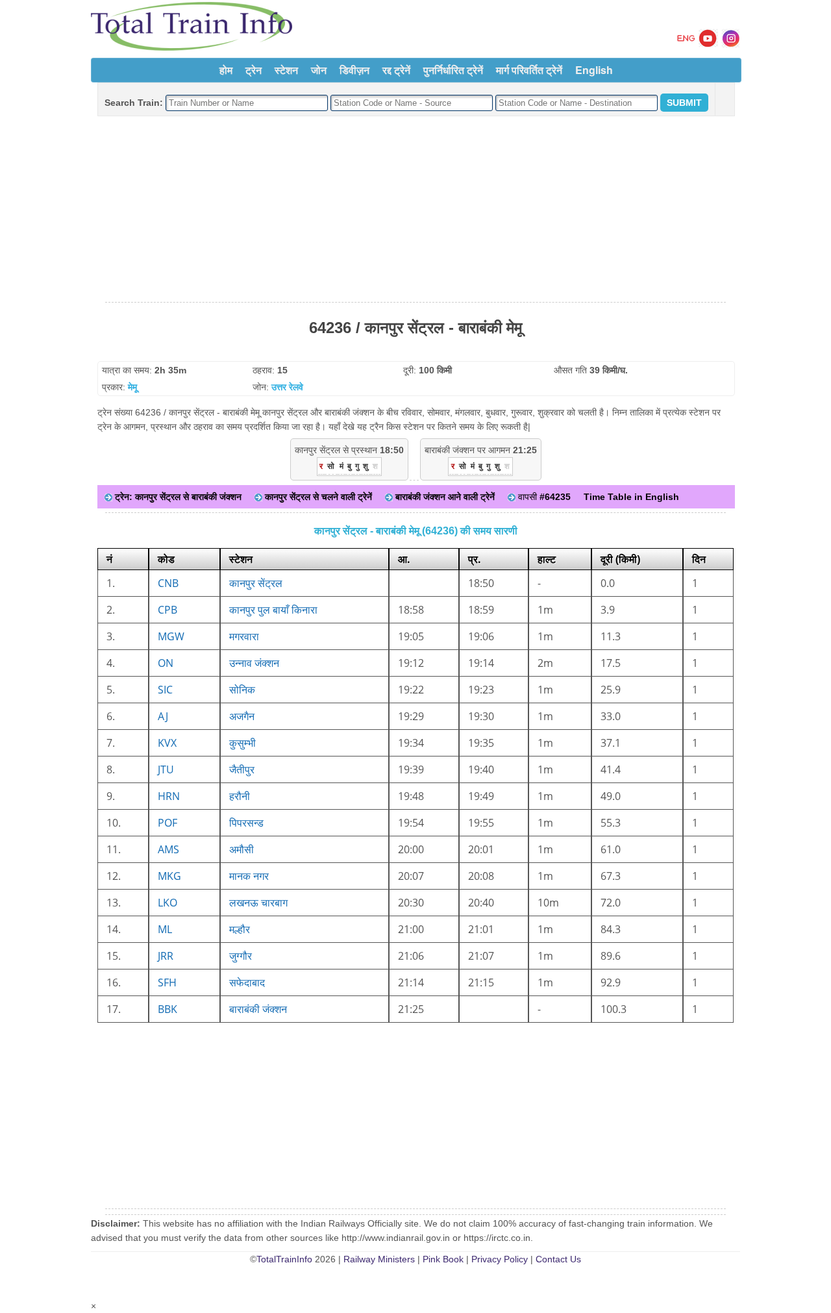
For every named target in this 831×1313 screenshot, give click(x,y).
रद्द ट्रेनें (396, 69)
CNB (168, 583)
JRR (165, 956)
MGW (171, 636)
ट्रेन (253, 69)
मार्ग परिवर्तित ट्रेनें (529, 69)
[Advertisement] (415, 210)
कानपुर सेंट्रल (255, 583)
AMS (168, 849)
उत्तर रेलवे (287, 387)
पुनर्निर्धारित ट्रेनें (453, 69)
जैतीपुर (241, 769)
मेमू (132, 387)
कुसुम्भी (242, 743)
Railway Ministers (379, 1259)
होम (225, 69)
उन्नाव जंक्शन (254, 663)
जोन (319, 69)
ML (165, 929)
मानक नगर (249, 876)
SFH (167, 982)
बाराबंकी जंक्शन (258, 1009)
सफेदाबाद (247, 982)
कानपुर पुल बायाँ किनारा (273, 610)
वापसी (543, 497)
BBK (167, 1009)
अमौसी (241, 849)
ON (165, 663)
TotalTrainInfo (284, 1259)
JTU (166, 769)
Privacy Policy (499, 1259)
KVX (167, 743)
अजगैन (241, 716)
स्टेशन (286, 69)
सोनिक (242, 689)
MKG (169, 876)
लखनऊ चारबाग (258, 902)
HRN (169, 796)
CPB (167, 610)
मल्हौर (239, 929)
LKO (167, 902)
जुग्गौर (240, 956)
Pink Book (443, 1259)
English (594, 69)
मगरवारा (244, 636)
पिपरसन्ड (246, 823)
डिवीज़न (354, 69)
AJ (163, 716)
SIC (165, 689)
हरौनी (239, 796)
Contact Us (558, 1259)
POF (167, 823)
